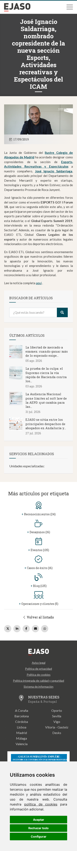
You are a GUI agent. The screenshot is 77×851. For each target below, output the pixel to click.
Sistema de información (38, 686)
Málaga (21, 738)
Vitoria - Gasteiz (56, 727)
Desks (56, 733)
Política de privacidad (38, 668)
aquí (39, 283)
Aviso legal (38, 662)
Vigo (56, 722)
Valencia (22, 744)
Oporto (56, 710)
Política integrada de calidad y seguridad (38, 680)
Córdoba (21, 722)
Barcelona (21, 716)
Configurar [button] (38, 836)
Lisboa (21, 727)
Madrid (21, 733)
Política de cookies (39, 674)
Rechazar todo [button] (38, 828)
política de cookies (40, 804)
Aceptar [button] (38, 819)
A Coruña (21, 710)
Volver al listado (40, 617)
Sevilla (56, 716)
